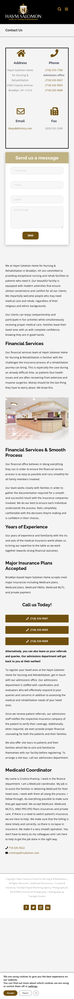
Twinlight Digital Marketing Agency (34, 887)
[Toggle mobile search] (59, 9)
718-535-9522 (17, 848)
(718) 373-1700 (54, 70)
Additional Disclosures (41, 883)
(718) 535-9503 (54, 85)
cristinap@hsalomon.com (24, 853)
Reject (25, 993)
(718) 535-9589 (54, 90)
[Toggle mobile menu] (67, 9)
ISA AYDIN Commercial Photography (28, 891)
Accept (10, 993)
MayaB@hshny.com (20, 128)
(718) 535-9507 (54, 80)
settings (32, 986)
